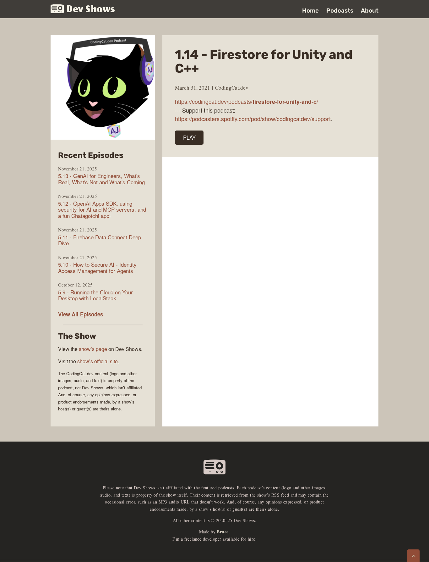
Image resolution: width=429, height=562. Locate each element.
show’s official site (97, 361)
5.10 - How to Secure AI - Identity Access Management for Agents (97, 267)
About (369, 11)
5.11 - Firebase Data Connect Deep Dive (99, 240)
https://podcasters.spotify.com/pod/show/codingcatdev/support (253, 118)
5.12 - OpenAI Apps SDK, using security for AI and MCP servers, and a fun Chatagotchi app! (102, 209)
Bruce (222, 531)
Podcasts (339, 11)
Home (310, 11)
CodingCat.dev (231, 87)
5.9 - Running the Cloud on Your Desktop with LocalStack (95, 295)
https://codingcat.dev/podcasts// (246, 101)
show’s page (93, 349)
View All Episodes (80, 314)
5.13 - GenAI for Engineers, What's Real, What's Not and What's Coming (101, 179)
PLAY (189, 137)
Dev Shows (91, 9)
